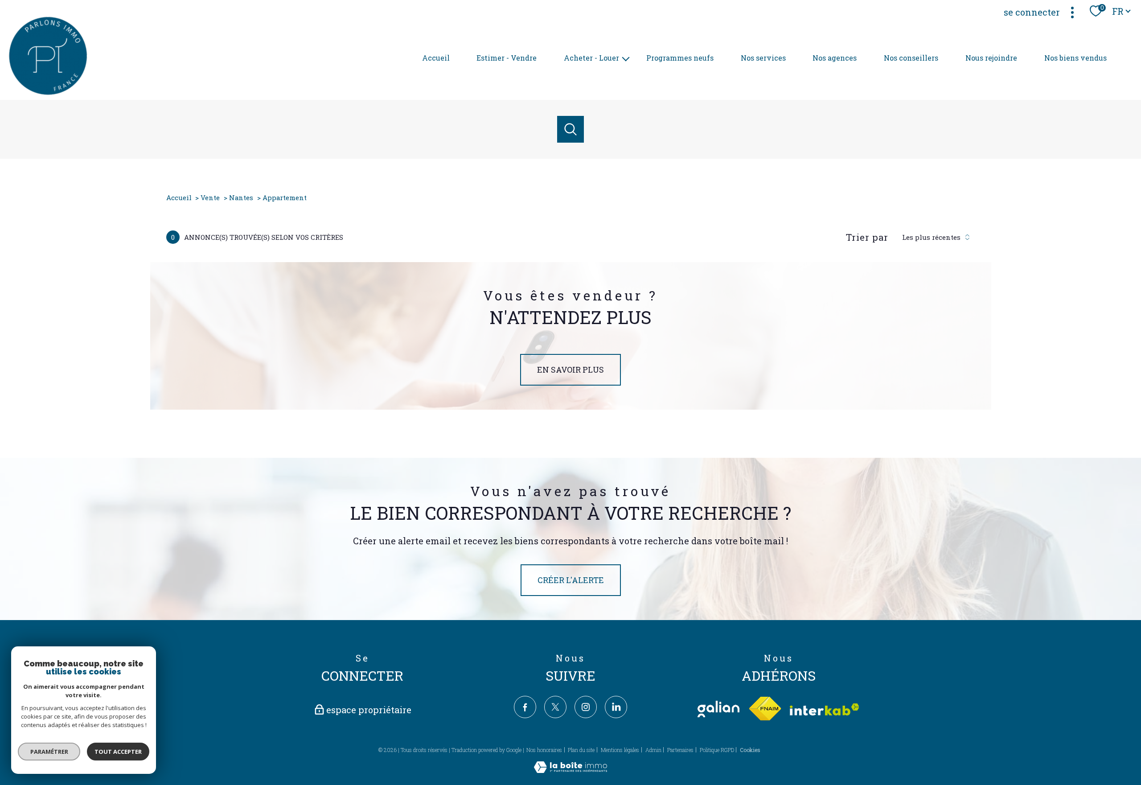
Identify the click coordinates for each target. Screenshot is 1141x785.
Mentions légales (620, 749)
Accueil (436, 57)
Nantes (241, 197)
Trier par (867, 237)
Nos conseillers (911, 57)
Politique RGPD (717, 749)
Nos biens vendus (1075, 57)
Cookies (750, 750)
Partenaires (680, 749)
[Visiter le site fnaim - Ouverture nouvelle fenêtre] (765, 709)
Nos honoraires (544, 749)
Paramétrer (49, 752)
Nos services (763, 57)
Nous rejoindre (991, 57)
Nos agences (835, 57)
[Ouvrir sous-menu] (625, 58)
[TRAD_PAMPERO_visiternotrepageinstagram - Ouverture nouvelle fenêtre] (586, 707)
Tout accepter (118, 752)
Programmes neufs (680, 57)
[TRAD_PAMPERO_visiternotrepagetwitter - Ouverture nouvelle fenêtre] (555, 707)
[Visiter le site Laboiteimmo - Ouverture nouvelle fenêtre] (570, 769)
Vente (210, 197)
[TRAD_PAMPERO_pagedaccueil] (48, 92)
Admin (653, 749)
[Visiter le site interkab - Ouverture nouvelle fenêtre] (824, 709)
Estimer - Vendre (506, 57)
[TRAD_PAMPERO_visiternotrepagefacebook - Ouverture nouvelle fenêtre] (525, 707)
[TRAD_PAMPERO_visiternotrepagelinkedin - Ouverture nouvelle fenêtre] (616, 707)
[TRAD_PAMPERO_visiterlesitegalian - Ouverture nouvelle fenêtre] (718, 709)
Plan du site (581, 749)
